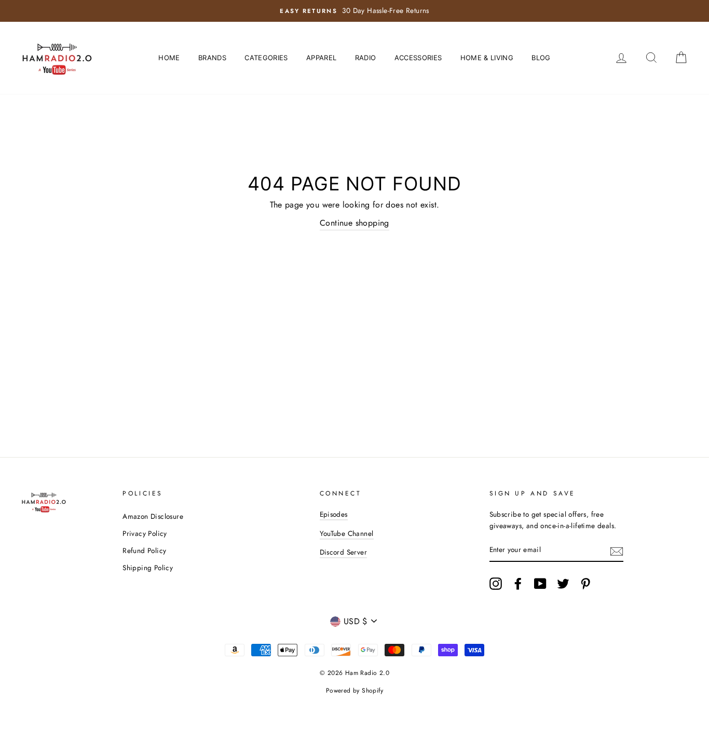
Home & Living (486, 57)
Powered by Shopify (354, 690)
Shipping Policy (147, 567)
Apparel (321, 57)
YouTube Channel (347, 533)
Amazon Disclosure (152, 516)
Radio (365, 57)
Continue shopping (354, 223)
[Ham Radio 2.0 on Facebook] (518, 583)
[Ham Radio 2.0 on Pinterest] (585, 583)
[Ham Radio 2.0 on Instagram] (495, 583)
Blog (540, 57)
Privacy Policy (144, 533)
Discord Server (343, 552)
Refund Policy (144, 550)
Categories (266, 57)
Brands (212, 57)
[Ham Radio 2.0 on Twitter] (563, 583)
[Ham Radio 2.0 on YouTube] (540, 583)
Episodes (334, 514)
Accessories (418, 57)
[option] (354, 11)
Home (169, 57)
